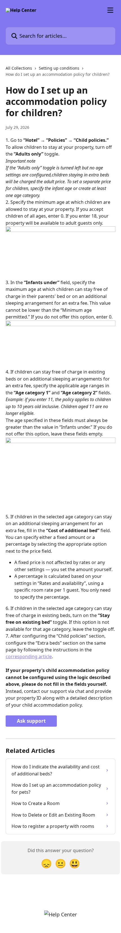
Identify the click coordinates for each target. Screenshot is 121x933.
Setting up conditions (59, 68)
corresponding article (29, 656)
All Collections (19, 68)
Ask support (31, 721)
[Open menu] (110, 10)
